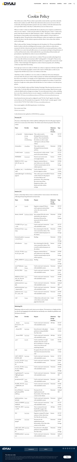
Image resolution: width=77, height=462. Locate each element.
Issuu (25, 161)
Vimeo (26, 138)
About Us (45, 3)
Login (69, 3)
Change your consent (19, 110)
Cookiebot (41, 114)
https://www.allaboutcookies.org (31, 95)
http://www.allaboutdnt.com (43, 102)
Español (59, 3)
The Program (37, 3)
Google (26, 206)
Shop (65, 3)
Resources (52, 3)
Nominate (31, 449)
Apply (45, 449)
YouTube (26, 323)
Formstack (27, 157)
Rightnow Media (28, 214)
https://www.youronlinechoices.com (50, 95)
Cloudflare (27, 146)
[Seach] (74, 3)
